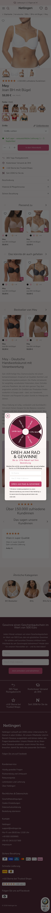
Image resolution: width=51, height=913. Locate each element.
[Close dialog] (8, 416)
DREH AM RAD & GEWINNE (25, 484)
